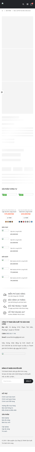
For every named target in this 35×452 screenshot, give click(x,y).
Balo (19, 210)
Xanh (31, 221)
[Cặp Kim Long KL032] (5, 241)
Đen (10, 221)
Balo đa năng (24, 210)
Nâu (12, 221)
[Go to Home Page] (2, 11)
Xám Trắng (29, 221)
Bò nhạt (8, 221)
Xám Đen (27, 221)
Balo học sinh (6, 422)
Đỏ (23, 221)
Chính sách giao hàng (8, 399)
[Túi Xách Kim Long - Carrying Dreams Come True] (10, 4)
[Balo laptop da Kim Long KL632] (5, 270)
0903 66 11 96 (11, 333)
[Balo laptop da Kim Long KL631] (5, 279)
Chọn (9, 217)
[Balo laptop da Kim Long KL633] (5, 262)
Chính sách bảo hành (8, 397)
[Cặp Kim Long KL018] (5, 249)
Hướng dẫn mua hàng (9, 406)
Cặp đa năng (6, 429)
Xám (25, 221)
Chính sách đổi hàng (8, 401)
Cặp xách (12, 210)
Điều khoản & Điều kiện (9, 410)
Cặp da (3, 210)
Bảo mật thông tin (7, 408)
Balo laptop (30, 210)
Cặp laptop (7, 210)
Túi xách (4, 431)
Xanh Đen (19, 221)
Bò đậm (6, 221)
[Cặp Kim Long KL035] (5, 232)
